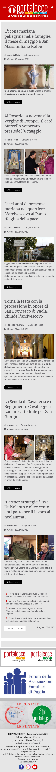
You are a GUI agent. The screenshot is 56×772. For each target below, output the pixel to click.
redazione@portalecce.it (28, 743)
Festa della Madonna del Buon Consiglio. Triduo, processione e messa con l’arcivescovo (27, 595)
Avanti (20, 628)
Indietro (10, 628)
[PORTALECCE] (28, 10)
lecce (36, 55)
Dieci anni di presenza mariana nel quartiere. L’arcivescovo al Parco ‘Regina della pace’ (25, 211)
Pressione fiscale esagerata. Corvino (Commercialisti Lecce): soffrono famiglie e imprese (25, 611)
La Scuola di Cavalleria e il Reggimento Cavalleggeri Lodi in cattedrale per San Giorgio (28, 409)
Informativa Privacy (28, 762)
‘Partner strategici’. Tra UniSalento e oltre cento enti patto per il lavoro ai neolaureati (27, 509)
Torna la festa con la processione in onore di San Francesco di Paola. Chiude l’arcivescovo (26, 309)
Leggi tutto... (14, 102)
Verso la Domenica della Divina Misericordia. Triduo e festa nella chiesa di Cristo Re (28, 602)
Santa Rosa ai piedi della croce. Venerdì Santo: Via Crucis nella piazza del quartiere (29, 619)
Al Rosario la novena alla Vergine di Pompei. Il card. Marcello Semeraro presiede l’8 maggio (29, 123)
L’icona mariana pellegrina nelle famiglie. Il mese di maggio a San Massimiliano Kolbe (27, 39)
